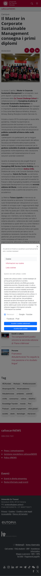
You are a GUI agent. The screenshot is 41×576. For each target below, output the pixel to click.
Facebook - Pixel (13, 319)
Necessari (10, 314)
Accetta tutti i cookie (20, 329)
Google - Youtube (25, 314)
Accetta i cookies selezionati (20, 323)
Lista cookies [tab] (11, 268)
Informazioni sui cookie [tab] (15, 263)
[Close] (37, 246)
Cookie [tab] (8, 259)
